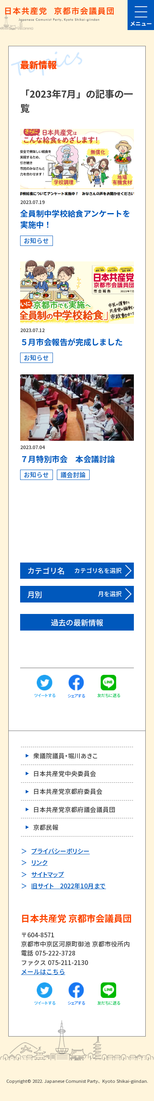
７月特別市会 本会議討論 (67, 459)
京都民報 (45, 827)
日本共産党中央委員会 (64, 773)
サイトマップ (47, 874)
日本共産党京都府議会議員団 (74, 809)
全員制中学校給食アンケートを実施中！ (75, 219)
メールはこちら (43, 971)
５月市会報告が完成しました (71, 341)
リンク (39, 862)
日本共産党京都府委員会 (68, 791)
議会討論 (73, 474)
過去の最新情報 (77, 622)
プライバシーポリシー (60, 850)
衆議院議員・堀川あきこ (65, 755)
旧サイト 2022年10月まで (68, 885)
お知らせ (36, 240)
